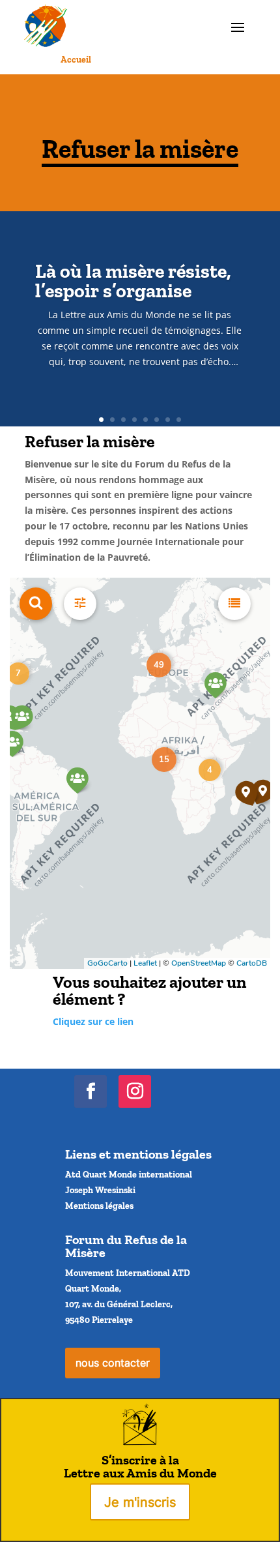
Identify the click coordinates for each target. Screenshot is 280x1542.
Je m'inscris (140, 1502)
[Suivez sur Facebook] (90, 1091)
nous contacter (113, 1362)
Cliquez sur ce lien (93, 1021)
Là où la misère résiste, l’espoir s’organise (133, 281)
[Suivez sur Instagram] (135, 1091)
